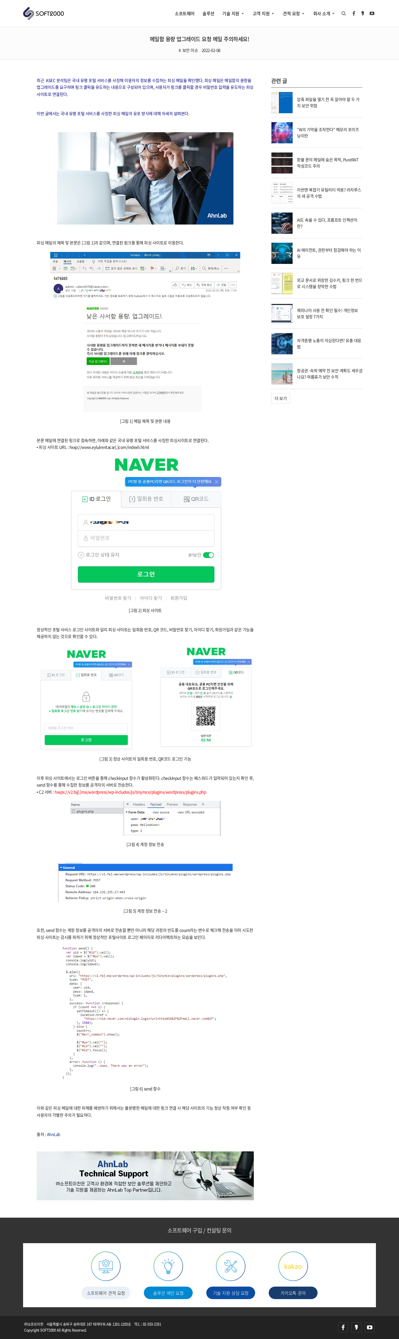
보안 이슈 (190, 50)
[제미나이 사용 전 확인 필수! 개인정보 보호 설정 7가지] (282, 313)
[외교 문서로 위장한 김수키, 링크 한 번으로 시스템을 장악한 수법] (282, 283)
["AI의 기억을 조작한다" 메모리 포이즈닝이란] (282, 132)
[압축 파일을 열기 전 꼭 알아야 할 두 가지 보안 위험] (282, 102)
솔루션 (208, 13)
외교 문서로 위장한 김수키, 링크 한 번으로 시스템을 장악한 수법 (329, 283)
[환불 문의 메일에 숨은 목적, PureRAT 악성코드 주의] (282, 162)
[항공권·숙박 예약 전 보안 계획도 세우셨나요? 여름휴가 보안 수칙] (282, 373)
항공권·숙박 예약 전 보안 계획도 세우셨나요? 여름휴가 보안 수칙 (329, 374)
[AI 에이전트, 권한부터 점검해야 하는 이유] (282, 253)
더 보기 (281, 398)
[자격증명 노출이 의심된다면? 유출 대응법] (282, 343)
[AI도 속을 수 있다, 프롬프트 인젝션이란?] (282, 223)
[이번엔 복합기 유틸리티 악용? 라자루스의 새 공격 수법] (282, 192)
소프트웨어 (185, 13)
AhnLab (53, 1134)
